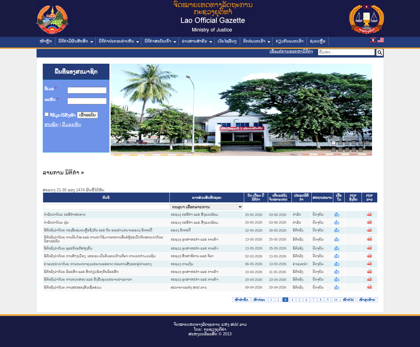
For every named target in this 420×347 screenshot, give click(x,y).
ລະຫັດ (51, 99)
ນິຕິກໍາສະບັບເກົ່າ (158, 41)
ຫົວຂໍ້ (106, 197)
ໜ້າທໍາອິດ (241, 299)
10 (336, 299)
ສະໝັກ (51, 124)
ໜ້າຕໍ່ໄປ (348, 299)
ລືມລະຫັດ (71, 124)
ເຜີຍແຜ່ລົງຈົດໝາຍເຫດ (278, 197)
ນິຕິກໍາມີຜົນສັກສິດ (73, 41)
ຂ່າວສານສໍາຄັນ (194, 41)
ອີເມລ (51, 88)
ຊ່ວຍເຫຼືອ (317, 41)
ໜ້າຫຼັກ (46, 41)
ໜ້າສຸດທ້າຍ (367, 299)
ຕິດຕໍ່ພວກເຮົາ (254, 41)
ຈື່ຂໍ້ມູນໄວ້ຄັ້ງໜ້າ (63, 115)
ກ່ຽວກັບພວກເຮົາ (289, 41)
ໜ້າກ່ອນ (259, 299)
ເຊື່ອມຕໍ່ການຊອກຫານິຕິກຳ (291, 51)
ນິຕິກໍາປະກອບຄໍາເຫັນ (116, 41)
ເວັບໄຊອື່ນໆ (227, 41)
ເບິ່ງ (336, 214)
